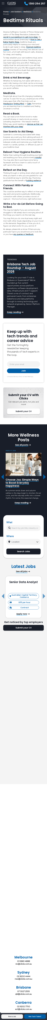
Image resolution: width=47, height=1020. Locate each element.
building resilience (33, 180)
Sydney (23, 972)
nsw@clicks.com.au (23, 979)
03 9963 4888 (23, 961)
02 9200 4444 (23, 976)
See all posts (21, 445)
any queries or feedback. (23, 234)
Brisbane (23, 987)
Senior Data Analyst (23, 582)
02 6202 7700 (23, 1006)
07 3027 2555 (23, 991)
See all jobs (21, 571)
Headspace (8, 104)
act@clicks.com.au (23, 1009)
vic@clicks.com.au (23, 964)
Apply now (21, 614)
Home (6, 11)
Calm (29, 104)
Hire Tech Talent (35, 1016)
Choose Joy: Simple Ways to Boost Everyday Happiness (22, 483)
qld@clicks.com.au (23, 994)
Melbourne (23, 957)
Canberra (23, 1002)
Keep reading (14, 312)
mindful (38, 157)
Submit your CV (24, 411)
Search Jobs (23, 551)
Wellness (27, 11)
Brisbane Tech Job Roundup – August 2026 (21, 268)
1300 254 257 (37, 3)
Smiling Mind (19, 104)
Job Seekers (16, 11)
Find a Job (12, 1016)
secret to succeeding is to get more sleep (20, 37)
